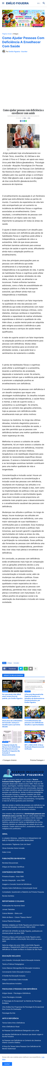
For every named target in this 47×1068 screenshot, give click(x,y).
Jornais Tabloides (8, 909)
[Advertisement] (23, 79)
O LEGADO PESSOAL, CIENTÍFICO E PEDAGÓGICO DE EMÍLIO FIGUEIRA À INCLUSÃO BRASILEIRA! (21, 839)
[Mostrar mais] (35, 669)
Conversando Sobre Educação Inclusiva (16, 972)
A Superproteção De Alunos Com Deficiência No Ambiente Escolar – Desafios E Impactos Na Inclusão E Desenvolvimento (11, 750)
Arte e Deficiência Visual (10, 1026)
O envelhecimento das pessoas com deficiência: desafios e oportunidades (34, 722)
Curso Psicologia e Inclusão (12, 997)
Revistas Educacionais (10, 863)
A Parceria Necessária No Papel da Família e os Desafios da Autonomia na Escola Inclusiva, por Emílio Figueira (34, 698)
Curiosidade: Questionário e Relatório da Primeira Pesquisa (23, 892)
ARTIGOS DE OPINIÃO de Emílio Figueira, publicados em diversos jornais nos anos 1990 (22, 932)
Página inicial (6, 34)
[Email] (30, 669)
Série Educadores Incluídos (12, 983)
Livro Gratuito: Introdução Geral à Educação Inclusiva (21, 960)
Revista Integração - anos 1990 (13, 880)
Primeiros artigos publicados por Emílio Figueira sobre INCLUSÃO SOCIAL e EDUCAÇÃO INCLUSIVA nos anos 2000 (21, 939)
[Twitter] (21, 669)
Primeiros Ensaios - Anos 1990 (13, 876)
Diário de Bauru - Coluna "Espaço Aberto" (17, 917)
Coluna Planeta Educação (11, 921)
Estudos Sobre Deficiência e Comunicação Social (19, 888)
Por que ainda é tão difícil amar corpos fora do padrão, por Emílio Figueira (12, 696)
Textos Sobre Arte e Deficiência (13, 1023)
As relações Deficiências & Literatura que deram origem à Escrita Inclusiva (22, 1035)
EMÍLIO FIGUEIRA (17, 3)
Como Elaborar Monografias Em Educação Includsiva (21, 968)
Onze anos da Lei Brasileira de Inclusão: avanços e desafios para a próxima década (12, 724)
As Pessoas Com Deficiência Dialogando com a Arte (20, 1030)
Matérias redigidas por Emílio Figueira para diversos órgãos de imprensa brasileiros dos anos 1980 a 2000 (23, 926)
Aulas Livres (6, 852)
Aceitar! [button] (7, 1064)
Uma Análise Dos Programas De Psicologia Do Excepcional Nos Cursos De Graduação (23, 1008)
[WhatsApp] (26, 669)
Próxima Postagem (37, 760)
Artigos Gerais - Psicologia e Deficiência (16, 993)
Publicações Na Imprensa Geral (13, 905)
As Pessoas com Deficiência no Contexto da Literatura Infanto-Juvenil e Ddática (21, 1041)
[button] (3, 3)
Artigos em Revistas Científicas (13, 867)
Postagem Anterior (10, 760)
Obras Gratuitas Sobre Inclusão (13, 848)
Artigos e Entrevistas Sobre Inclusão (15, 979)
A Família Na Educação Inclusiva (13, 976)
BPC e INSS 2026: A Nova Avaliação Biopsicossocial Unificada (34, 747)
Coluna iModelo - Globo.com (12, 913)
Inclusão (16, 663)
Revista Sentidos (8, 896)
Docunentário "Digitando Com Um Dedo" (16, 844)
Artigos (15, 34)
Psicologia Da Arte (8, 1013)
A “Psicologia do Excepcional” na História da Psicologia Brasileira (21, 1002)
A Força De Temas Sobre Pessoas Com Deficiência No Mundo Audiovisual (21, 1047)
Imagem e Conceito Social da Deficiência (16, 884)
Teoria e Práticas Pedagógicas (13, 964)
